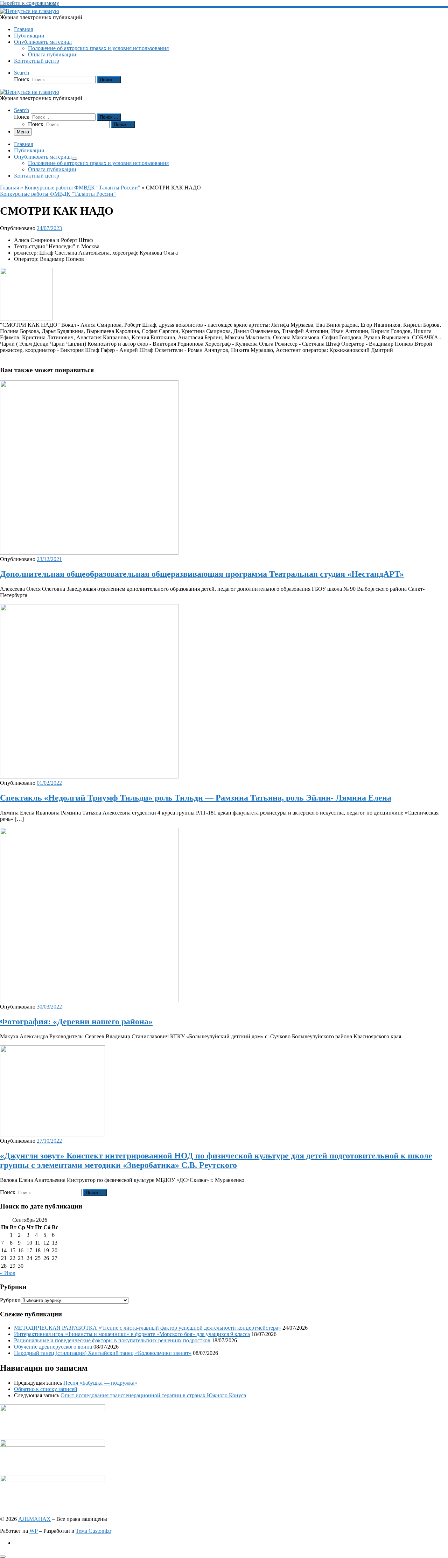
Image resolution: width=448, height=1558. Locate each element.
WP (33, 1531)
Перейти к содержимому (29, 3)
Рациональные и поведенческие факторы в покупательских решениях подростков (112, 1340)
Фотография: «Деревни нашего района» (76, 1021)
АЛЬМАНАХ (34, 1519)
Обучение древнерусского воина (53, 1347)
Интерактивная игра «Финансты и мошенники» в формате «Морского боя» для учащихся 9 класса (132, 1334)
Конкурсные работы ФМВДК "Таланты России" (82, 188)
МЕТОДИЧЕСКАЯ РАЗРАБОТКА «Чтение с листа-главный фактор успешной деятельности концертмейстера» (147, 1328)
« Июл (7, 1273)
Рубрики (10, 1300)
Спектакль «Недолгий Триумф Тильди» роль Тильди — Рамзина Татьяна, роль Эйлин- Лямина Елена (195, 797)
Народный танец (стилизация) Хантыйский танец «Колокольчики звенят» (102, 1353)
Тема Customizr (93, 1531)
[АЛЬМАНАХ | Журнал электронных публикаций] (29, 11)
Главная (9, 188)
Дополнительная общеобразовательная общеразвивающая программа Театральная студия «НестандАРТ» (202, 574)
